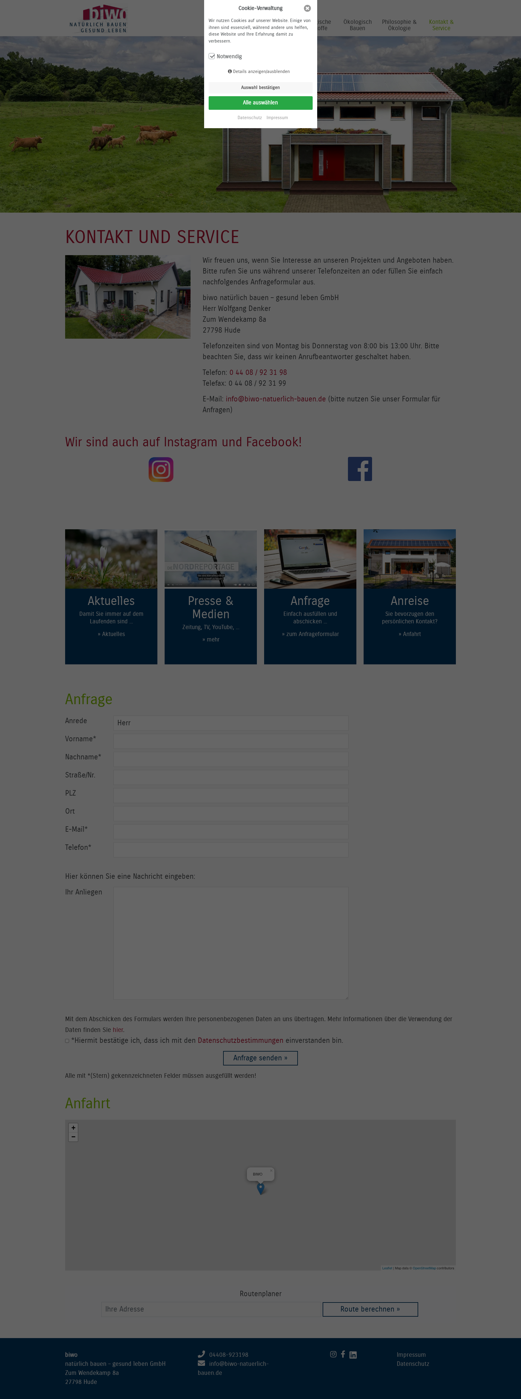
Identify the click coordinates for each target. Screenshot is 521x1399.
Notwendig (229, 56)
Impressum (277, 118)
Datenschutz (250, 118)
